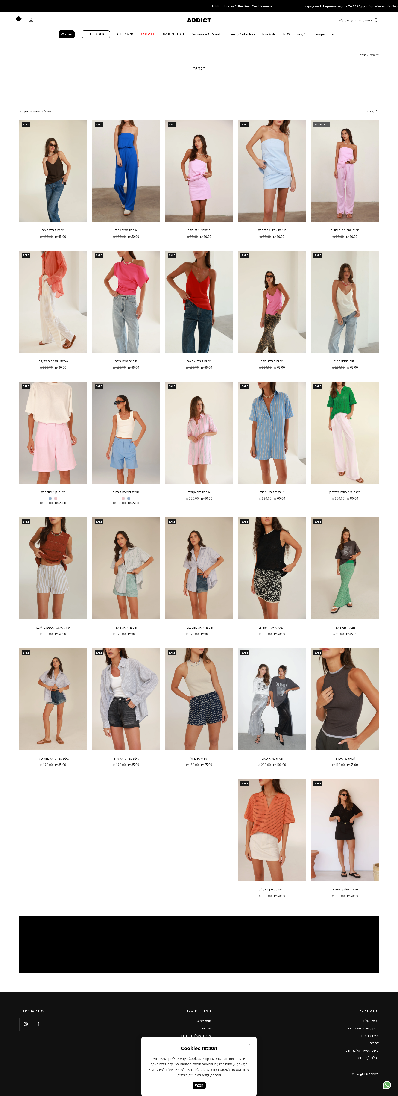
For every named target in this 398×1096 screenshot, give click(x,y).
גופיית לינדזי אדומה (199, 361)
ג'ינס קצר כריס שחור (126, 758)
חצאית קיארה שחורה (272, 627)
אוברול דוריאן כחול (272, 492)
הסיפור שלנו (371, 1021)
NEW (286, 34)
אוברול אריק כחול (126, 230)
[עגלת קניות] (21, 20)
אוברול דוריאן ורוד (199, 492)
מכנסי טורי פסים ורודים (345, 230)
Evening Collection (241, 34)
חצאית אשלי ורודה (199, 230)
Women (66, 34)
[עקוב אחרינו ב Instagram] (25, 1024)
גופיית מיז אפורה (345, 758)
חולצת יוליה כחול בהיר (199, 627)
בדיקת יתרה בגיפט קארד (363, 1028)
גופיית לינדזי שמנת (345, 361)
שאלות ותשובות (369, 1035)
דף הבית (374, 55)
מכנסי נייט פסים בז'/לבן (53, 361)
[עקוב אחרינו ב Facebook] (38, 1024)
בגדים (335, 34)
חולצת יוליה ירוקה (126, 627)
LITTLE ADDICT (96, 34)
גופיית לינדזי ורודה (272, 361)
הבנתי (199, 1085)
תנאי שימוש (204, 1021)
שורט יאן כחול (199, 758)
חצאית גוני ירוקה (345, 627)
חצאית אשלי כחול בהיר (272, 230)
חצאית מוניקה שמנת (272, 889)
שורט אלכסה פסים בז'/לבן (53, 627)
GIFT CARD (125, 34)
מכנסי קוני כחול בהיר (126, 492)
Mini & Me (269, 34)
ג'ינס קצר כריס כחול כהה (53, 758)
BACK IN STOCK (173, 34)
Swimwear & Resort (206, 34)
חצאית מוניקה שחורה (345, 889)
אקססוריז (319, 34)
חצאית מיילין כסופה (272, 758)
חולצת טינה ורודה (126, 361)
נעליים (301, 34)
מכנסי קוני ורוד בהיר (53, 492)
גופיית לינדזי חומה (53, 230)
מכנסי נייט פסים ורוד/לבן (344, 492)
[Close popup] (249, 1044)
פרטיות (206, 1028)
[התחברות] (31, 20)
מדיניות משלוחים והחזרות (195, 1035)
